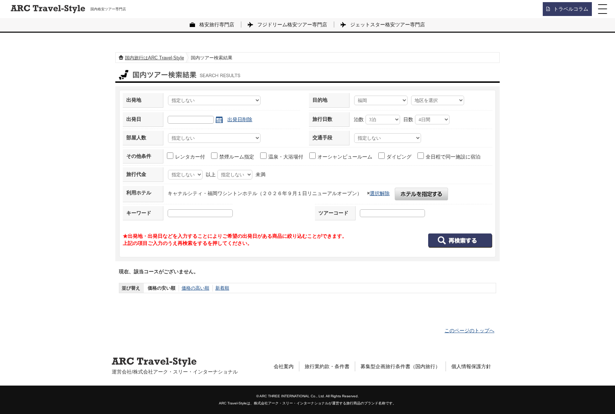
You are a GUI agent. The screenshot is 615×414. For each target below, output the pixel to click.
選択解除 (380, 193)
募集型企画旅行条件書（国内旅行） (400, 366)
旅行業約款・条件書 (327, 366)
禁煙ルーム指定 (236, 157)
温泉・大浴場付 (285, 157)
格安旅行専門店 (216, 24)
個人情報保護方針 (471, 366)
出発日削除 (239, 119)
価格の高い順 (195, 288)
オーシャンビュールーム (344, 157)
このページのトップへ (469, 330)
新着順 (222, 288)
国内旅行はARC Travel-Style (154, 57)
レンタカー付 (190, 157)
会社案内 (284, 366)
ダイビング (399, 157)
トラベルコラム (570, 9)
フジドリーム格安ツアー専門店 (292, 24)
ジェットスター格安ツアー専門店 (387, 24)
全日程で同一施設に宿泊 (453, 157)
